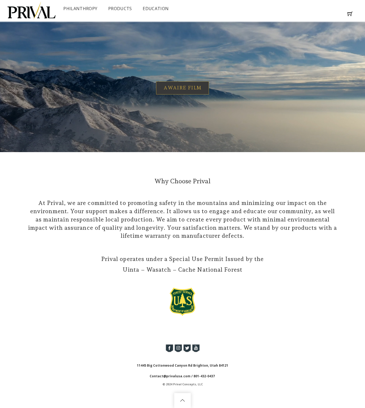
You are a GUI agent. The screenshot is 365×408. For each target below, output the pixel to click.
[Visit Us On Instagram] (178, 351)
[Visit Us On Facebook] (169, 351)
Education (156, 8)
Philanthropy (80, 8)
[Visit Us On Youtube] (195, 351)
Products (120, 8)
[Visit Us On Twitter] (187, 351)
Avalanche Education (204, 87)
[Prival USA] (31, 17)
